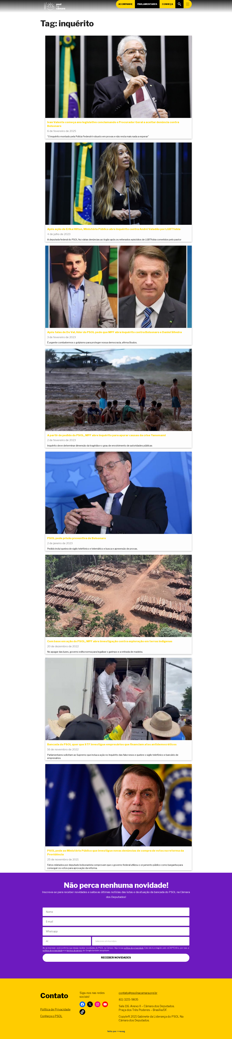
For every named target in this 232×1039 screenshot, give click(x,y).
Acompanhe (125, 4)
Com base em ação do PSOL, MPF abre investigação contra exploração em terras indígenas (109, 641)
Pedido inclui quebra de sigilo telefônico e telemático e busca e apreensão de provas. (92, 548)
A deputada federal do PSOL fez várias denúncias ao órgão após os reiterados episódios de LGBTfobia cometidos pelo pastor (114, 239)
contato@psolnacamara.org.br (138, 993)
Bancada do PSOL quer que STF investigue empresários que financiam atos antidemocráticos (112, 744)
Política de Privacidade (55, 1009)
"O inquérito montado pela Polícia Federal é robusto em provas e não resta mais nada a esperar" (98, 136)
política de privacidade (133, 948)
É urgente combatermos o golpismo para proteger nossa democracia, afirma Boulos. (92, 342)
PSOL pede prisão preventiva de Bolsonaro (76, 538)
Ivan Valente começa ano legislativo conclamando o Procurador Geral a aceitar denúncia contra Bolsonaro (113, 124)
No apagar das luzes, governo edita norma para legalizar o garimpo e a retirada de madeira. (95, 651)
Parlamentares (147, 4)
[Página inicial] (55, 5)
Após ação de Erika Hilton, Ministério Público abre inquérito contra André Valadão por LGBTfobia (113, 229)
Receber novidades (116, 957)
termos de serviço (74, 950)
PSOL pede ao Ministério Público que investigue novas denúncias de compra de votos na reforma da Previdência (115, 852)
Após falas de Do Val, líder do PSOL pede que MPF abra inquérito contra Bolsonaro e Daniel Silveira (114, 332)
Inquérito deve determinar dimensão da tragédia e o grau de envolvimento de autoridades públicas (99, 445)
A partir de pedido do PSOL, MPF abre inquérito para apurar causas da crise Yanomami (106, 435)
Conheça (167, 4)
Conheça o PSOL (51, 1016)
